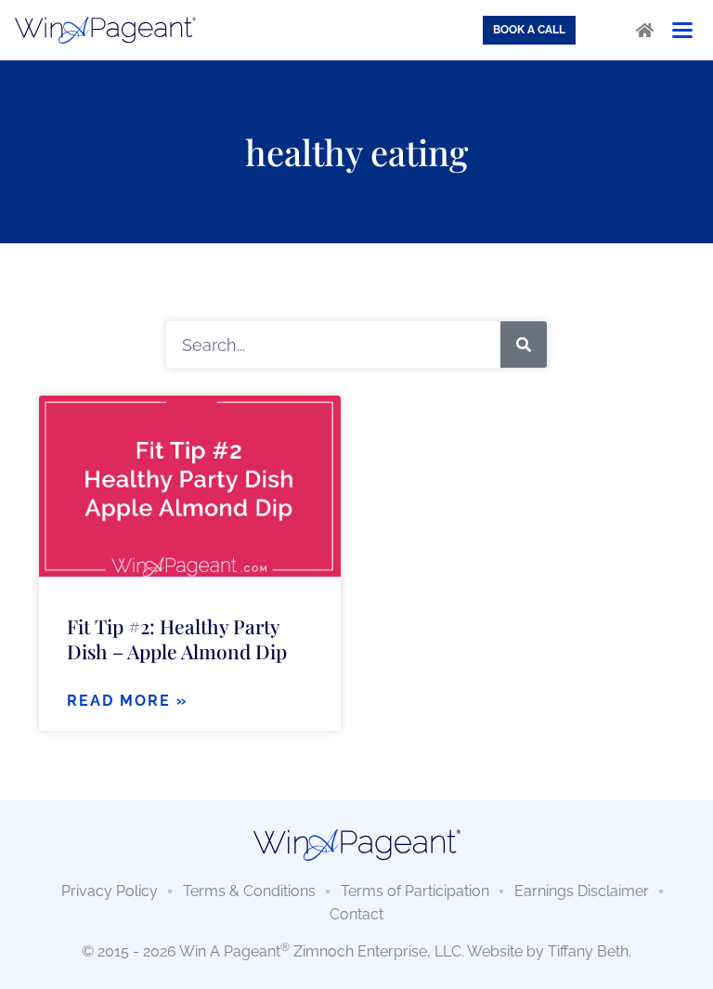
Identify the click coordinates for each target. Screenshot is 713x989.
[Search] (523, 344)
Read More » (127, 700)
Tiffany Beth (588, 951)
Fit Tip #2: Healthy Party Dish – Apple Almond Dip (177, 638)
